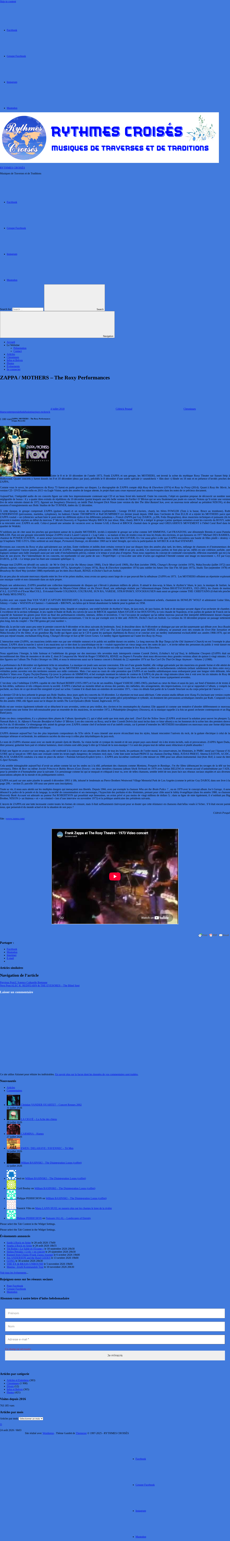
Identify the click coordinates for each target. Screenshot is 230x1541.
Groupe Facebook (16, 1288)
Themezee (81, 1433)
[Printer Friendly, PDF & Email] (213, 935)
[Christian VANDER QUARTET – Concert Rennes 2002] (14, 1104)
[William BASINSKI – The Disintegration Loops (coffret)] (14, 1162)
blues (3, 411)
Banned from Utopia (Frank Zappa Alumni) (30, 1254)
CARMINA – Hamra (32, 1133)
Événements (13, 366)
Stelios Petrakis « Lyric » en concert (26, 1251)
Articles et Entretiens (18, 1380)
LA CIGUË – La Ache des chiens (39, 1119)
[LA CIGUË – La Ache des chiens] (14, 1119)
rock (47, 411)
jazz (33, 411)
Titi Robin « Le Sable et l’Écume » (25, 1248)
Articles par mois (9, 1418)
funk (22, 411)
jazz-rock (40, 411)
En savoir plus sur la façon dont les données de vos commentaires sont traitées (96, 1074)
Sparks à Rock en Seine (19, 1245)
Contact (17, 351)
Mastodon (12, 1291)
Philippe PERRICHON (29, 1218)
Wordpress (48, 1433)
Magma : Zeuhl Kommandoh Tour (25, 1266)
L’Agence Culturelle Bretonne (23, 982)
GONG (11, 1260)
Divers (10, 1386)
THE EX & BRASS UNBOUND (25, 1263)
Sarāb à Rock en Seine (19, 1242)
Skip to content (8, 1)
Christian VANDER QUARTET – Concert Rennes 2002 (51, 1104)
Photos (10, 363)
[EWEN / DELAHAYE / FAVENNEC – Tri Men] (14, 1148)
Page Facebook (15, 1285)
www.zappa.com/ (15, 818)
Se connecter (13, 369)
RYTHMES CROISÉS (12, 167)
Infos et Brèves (15, 360)
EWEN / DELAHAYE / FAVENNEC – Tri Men (47, 1148)
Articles (11, 354)
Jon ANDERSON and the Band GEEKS (29, 1257)
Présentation (19, 348)
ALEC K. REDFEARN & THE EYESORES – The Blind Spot (39, 985)
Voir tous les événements (13, 1272)
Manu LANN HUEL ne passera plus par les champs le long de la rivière (73, 1208)
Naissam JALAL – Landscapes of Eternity (68, 1218)
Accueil (11, 342)
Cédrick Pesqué (124, 408)
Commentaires (14, 1090)
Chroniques (13, 357)
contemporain (13, 411)
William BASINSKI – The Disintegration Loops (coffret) (51, 1162)
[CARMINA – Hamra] (14, 1133)
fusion (28, 411)
